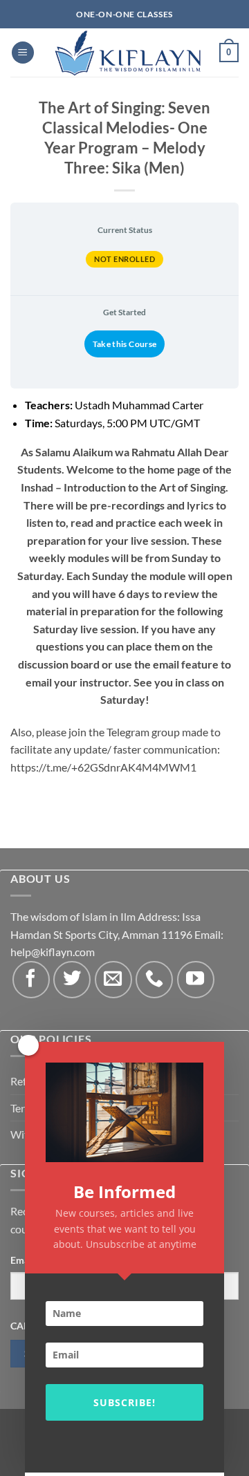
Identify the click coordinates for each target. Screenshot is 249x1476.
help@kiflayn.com (52, 951)
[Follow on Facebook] (31, 979)
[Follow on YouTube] (195, 979)
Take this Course (125, 344)
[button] (23, 52)
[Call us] (154, 979)
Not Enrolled (124, 258)
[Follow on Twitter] (72, 979)
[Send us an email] (113, 979)
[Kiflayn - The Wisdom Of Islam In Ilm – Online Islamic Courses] (127, 52)
